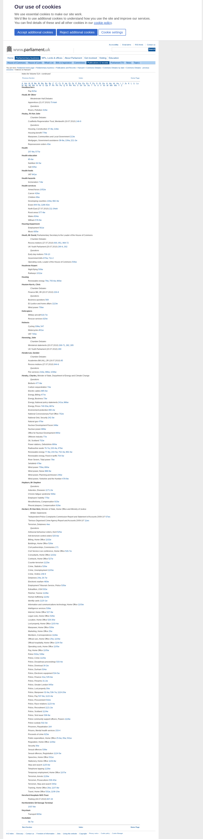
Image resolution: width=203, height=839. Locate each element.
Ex (87, 83)
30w (48, 688)
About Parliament (73, 58)
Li (134, 83)
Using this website (70, 834)
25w (50, 631)
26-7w (44, 578)
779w (44, 133)
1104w (57, 639)
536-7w (53, 692)
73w (45, 399)
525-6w (55, 536)
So (85, 85)
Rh (70, 85)
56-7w (30, 822)
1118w (55, 635)
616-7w (44, 315)
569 (47, 300)
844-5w (37, 205)
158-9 (43, 574)
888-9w (48, 471)
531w (69, 738)
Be (35, 83)
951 (60, 243)
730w (34, 334)
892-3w (69, 452)
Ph (57, 85)
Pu (61, 85)
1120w (43, 658)
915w (56, 502)
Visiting (102, 58)
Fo (93, 83)
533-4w (59, 662)
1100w (51, 570)
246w (59, 475)
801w (41, 330)
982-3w (55, 201)
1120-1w (43, 601)
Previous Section (28, 78)
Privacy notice (93, 833)
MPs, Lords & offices (52, 58)
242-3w (51, 418)
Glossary (19, 834)
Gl (100, 83)
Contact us (151, 45)
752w (61, 414)
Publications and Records (66, 68)
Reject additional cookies (77, 32)
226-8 (56, 292)
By (50, 83)
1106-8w (52, 761)
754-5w (61, 456)
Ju (126, 83)
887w (51, 406)
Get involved (90, 58)
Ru (74, 85)
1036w (53, 372)
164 (50, 727)
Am (25, 83)
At (29, 83)
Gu (103, 83)
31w (43, 677)
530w (51, 627)
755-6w (52, 281)
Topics (137, 63)
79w (47, 281)
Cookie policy (105, 833)
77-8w (47, 452)
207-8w (31, 152)
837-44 (50, 799)
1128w (46, 593)
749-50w (44, 406)
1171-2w (49, 490)
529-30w (51, 620)
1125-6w (46, 765)
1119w (46, 597)
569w (53, 494)
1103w (81, 605)
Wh (111, 85)
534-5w (56, 673)
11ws (87, 521)
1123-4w (51, 704)
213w (72, 137)
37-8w (50, 129)
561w (41, 228)
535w (63, 585)
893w (59, 281)
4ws (48, 524)
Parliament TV (117, 63)
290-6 (60, 247)
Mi (30, 85)
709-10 (47, 254)
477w (43, 395)
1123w (46, 563)
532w (45, 589)
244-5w (54, 452)
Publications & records (98, 63)
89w (38, 197)
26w (49, 788)
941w (34, 174)
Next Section (27, 827)
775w (47, 498)
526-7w (68, 551)
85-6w (30, 159)
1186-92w (45, 205)
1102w (48, 540)
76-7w (47, 448)
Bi (39, 83)
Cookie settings (112, 32)
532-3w (44, 723)
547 (42, 326)
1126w (47, 769)
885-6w (44, 391)
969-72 (65, 243)
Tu (95, 85)
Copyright (83, 834)
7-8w (41, 182)
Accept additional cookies (35, 32)
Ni (40, 85)
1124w (45, 711)
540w (54, 784)
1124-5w (57, 753)
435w (34, 167)
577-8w (42, 212)
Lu (137, 83)
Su (88, 85)
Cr (60, 83)
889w (43, 429)
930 (55, 243)
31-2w (45, 681)
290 (59, 349)
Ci (56, 83)
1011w (39, 273)
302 (65, 247)
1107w (63, 772)
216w (41, 372)
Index (81, 78)
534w (44, 669)
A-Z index (10, 834)
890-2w (52, 410)
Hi (114, 83)
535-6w (49, 677)
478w (39, 463)
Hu (117, 83)
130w (67, 140)
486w (47, 372)
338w (37, 326)
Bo (42, 83)
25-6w (59, 738)
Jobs (59, 834)
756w (41, 307)
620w (45, 319)
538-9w (47, 715)
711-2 (51, 258)
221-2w (74, 140)
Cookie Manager (117, 833)
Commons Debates (93, 68)
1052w (43, 190)
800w (39, 814)
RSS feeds (139, 45)
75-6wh (53, 102)
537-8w (41, 696)
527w (50, 559)
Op (46, 85)
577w (37, 152)
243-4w (54, 448)
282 (67, 345)
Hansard (81, 68)
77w (45, 437)
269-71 (62, 345)
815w (34, 91)
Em (79, 83)
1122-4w (49, 696)
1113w (55, 304)
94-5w (38, 163)
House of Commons (16, 63)
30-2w (46, 666)
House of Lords (35, 63)
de (66, 83)
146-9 (78, 121)
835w (36, 232)
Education (114, 58)
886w (66, 402)
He (110, 83)
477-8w (39, 383)
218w (56, 129)
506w (74, 262)
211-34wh (53, 209)
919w (58, 505)
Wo (115, 85)
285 (72, 345)
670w (45, 258)
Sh (81, 85)
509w (40, 269)
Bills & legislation (64, 63)
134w (49, 201)
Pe (53, 85)
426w (37, 193)
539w (48, 608)
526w (50, 543)
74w (49, 387)
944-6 (56, 364)
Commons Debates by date (113, 68)
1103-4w (55, 624)
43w (49, 144)
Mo (33, 85)
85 (62, 361)
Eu (83, 83)
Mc (26, 85)
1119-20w (62, 692)
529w (52, 616)
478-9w (65, 479)
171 (57, 547)
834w (36, 216)
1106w (52, 742)
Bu (46, 83)
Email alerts (126, 45)
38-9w (61, 140)
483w (46, 582)
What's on (48, 63)
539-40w (52, 780)
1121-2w (49, 708)
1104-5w (58, 643)
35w (64, 738)
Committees (79, 63)
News (128, 63)
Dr (73, 83)
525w (59, 532)
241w (60, 402)
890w (58, 433)
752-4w (62, 452)
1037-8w (32, 807)
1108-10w (55, 792)
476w (41, 421)
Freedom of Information (45, 834)
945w (51, 685)
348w (55, 425)
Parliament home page (25, 68)
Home (10, 58)
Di (70, 83)
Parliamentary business (27, 58)
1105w (56, 647)
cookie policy (103, 22)
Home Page (135, 78)
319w (45, 110)
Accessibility (113, 45)
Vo (104, 85)
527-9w (50, 612)
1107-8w (55, 788)
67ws (108, 517)
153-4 (57, 730)
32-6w (46, 692)
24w (39, 578)
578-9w (38, 220)
